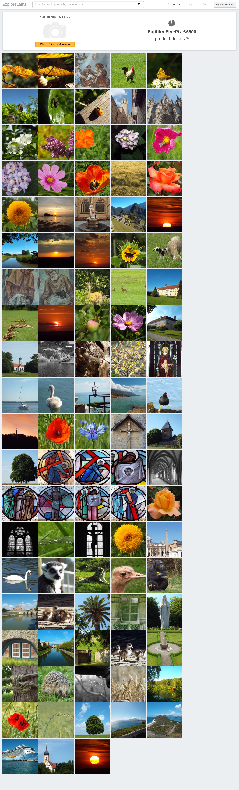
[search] (139, 4)
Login (191, 4)
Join (205, 4)
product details (172, 35)
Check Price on (55, 44)
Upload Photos (224, 4)
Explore (172, 4)
